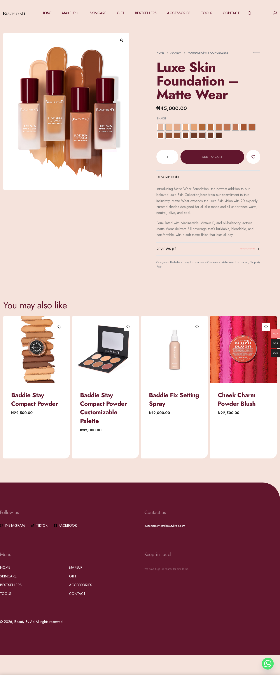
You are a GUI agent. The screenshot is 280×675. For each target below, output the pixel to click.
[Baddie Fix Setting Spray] (174, 349)
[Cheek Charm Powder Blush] (243, 349)
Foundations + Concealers (207, 53)
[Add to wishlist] (253, 157)
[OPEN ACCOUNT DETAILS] (275, 13)
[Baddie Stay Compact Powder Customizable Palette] (105, 349)
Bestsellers (176, 262)
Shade (161, 119)
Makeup (175, 53)
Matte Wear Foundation (235, 262)
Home (160, 53)
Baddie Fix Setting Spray (174, 399)
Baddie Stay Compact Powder (34, 399)
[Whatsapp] (268, 664)
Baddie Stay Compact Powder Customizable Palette (103, 408)
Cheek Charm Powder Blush (237, 399)
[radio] (160, 127)
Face (186, 262)
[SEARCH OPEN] (250, 13)
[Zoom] (122, 40)
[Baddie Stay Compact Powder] (36, 349)
